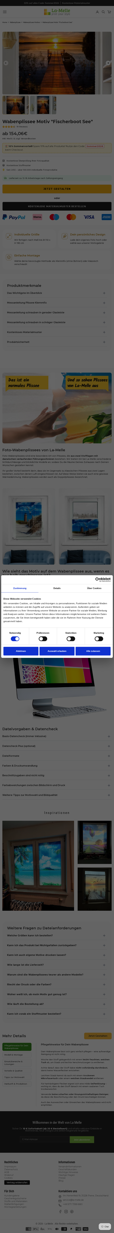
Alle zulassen (93, 651)
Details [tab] (57, 588)
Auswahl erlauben (57, 651)
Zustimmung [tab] (19, 588)
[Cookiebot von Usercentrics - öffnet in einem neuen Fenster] (98, 579)
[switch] (43, 638)
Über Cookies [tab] (94, 588)
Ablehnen (21, 651)
